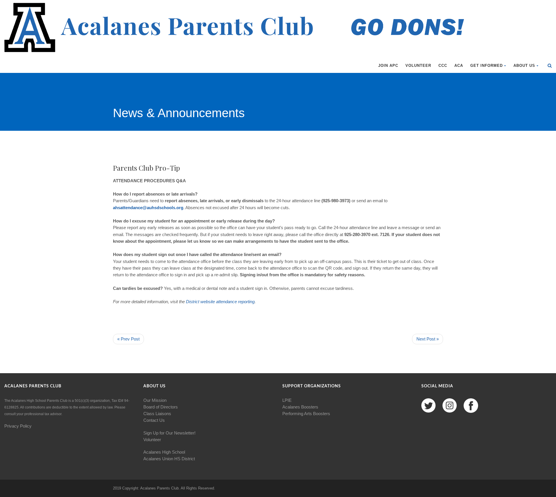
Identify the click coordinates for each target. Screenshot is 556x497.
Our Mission (155, 400)
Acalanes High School (164, 452)
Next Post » (427, 338)
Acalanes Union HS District (169, 458)
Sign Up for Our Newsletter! (169, 432)
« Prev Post (128, 338)
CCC (442, 65)
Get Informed (486, 65)
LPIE (287, 400)
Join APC (388, 65)
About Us (524, 65)
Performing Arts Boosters (306, 413)
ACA (458, 65)
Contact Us (154, 420)
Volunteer (418, 65)
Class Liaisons (157, 413)
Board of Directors (160, 406)
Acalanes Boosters (300, 406)
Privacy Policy (18, 426)
